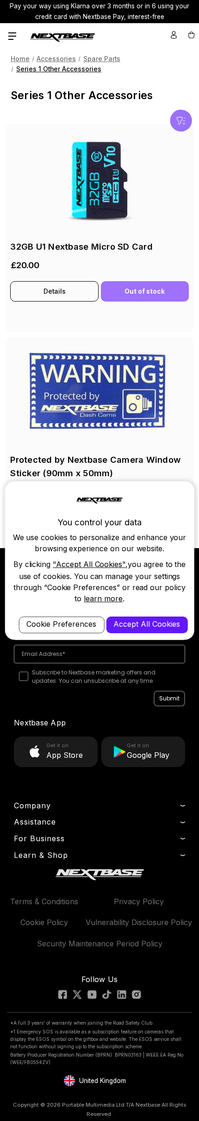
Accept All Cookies (146, 624)
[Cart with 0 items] (190, 34)
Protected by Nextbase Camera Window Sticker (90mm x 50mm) (95, 466)
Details (55, 291)
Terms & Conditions (44, 901)
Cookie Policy (44, 922)
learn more (103, 598)
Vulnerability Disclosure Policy (139, 922)
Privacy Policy (139, 901)
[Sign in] (173, 34)
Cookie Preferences (61, 624)
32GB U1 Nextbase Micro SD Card (81, 246)
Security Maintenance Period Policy (99, 943)
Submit (169, 698)
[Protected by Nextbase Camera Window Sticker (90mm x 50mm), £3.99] (99, 393)
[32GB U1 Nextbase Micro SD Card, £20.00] (99, 180)
